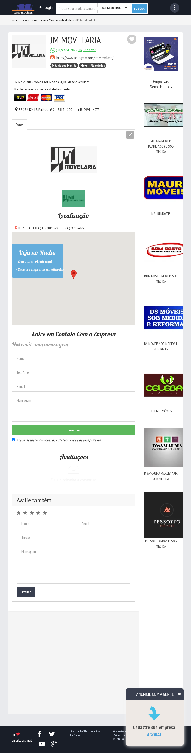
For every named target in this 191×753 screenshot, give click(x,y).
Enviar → (74, 430)
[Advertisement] (161, 629)
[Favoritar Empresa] (131, 39)
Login (49, 7)
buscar (139, 8)
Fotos (20, 124)
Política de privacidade (123, 735)
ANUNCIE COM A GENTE (155, 694)
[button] (174, 8)
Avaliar (26, 592)
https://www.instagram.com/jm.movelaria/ (84, 57)
